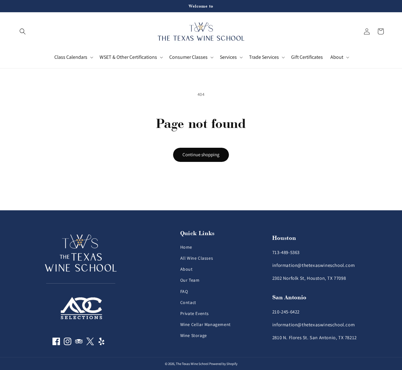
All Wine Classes (196, 258)
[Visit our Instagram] (67, 343)
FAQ (184, 291)
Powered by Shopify (223, 364)
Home (186, 247)
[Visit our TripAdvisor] (79, 343)
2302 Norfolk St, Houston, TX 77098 (309, 278)
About (186, 269)
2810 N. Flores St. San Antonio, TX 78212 (314, 337)
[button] (23, 31)
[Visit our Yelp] (101, 343)
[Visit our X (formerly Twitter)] (90, 343)
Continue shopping (201, 154)
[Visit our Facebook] (56, 343)
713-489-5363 (286, 252)
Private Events (194, 313)
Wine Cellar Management (205, 324)
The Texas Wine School (192, 364)
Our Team (190, 280)
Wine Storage (193, 335)
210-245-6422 (286, 312)
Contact (188, 302)
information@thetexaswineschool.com (313, 265)
